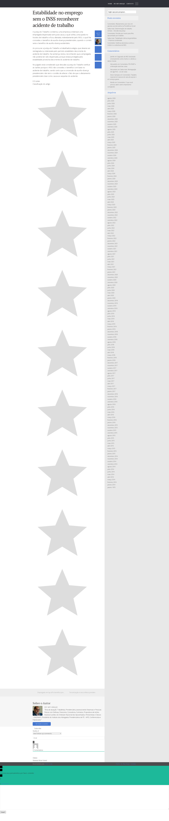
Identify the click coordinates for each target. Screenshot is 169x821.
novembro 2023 (112, 184)
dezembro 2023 (112, 181)
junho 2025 (111, 134)
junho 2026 (111, 103)
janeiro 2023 (111, 210)
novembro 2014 (112, 459)
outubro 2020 (111, 280)
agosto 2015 (111, 435)
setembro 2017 (112, 371)
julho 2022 (110, 225)
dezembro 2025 (112, 119)
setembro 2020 (112, 282)
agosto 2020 (111, 285)
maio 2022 (110, 230)
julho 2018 (110, 345)
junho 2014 (111, 472)
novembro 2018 (112, 334)
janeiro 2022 (111, 241)
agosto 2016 (111, 404)
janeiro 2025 (111, 147)
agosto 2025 (111, 129)
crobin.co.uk (48, 764)
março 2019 (111, 324)
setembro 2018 (112, 339)
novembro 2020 (112, 277)
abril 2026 (110, 109)
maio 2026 (110, 106)
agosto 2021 (111, 254)
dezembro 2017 (112, 363)
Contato (129, 4)
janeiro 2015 (111, 454)
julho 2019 (110, 313)
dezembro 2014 (112, 456)
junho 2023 (111, 197)
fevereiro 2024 (111, 176)
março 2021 (111, 267)
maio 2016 (110, 412)
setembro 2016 (112, 402)
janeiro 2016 (111, 422)
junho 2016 (111, 409)
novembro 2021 (112, 246)
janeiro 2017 (111, 391)
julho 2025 (110, 132)
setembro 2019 (112, 308)
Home (110, 4)
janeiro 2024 (111, 179)
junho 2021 (111, 259)
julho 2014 (110, 469)
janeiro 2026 (111, 116)
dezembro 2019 (112, 300)
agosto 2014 (111, 467)
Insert (3, 812)
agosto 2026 (111, 98)
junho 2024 (111, 166)
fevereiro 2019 (111, 326)
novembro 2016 (112, 396)
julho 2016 (110, 407)
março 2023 (111, 205)
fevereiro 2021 (111, 269)
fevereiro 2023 (111, 207)
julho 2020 (110, 288)
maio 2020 (110, 293)
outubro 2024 (111, 155)
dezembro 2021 (112, 243)
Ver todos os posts (42, 724)
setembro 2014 (112, 464)
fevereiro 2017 (111, 389)
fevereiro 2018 (111, 358)
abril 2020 (110, 295)
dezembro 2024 (112, 150)
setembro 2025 (112, 127)
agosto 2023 (111, 192)
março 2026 (111, 111)
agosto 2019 (111, 311)
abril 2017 (110, 384)
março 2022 (111, 236)
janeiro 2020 (111, 298)
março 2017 (111, 386)
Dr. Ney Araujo (119, 4)
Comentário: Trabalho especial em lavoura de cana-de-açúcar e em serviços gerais (122, 77)
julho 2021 (110, 256)
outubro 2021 (111, 249)
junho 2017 (111, 378)
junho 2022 (111, 228)
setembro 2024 (112, 158)
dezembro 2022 (112, 212)
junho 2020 (111, 290)
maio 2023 (110, 199)
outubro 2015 (111, 430)
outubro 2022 (111, 217)
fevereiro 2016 (111, 420)
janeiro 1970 (111, 487)
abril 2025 (110, 140)
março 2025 (111, 142)
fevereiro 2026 (111, 114)
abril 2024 (110, 171)
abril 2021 (110, 264)
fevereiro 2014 (111, 482)
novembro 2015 (112, 428)
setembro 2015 (112, 433)
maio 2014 (110, 474)
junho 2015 (111, 441)
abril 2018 (110, 352)
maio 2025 (110, 137)
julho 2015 (110, 438)
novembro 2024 (112, 153)
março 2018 (111, 355)
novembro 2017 (112, 365)
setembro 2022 (112, 220)
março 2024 (111, 173)
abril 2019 (110, 321)
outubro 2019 (111, 306)
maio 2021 (110, 262)
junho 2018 (111, 347)
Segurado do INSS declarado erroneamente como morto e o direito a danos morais (121, 59)
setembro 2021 (112, 251)
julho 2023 (110, 194)
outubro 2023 (111, 186)
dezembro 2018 (112, 332)
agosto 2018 (111, 342)
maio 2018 (110, 350)
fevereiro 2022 (111, 238)
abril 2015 (110, 446)
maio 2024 (110, 168)
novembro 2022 (112, 215)
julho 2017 (110, 376)
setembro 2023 (112, 189)
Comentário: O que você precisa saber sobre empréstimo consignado (120, 84)
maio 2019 (110, 319)
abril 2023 (110, 202)
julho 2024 (110, 163)
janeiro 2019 (111, 329)
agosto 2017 (111, 373)
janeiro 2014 (111, 485)
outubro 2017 (111, 368)
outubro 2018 (111, 337)
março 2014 (111, 479)
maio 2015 (110, 443)
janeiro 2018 (111, 360)
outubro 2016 (111, 399)
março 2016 (111, 417)
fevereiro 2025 (111, 145)
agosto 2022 (111, 223)
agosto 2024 (111, 160)
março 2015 (111, 448)
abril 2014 (110, 477)
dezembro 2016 (112, 394)
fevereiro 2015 (111, 451)
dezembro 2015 (112, 425)
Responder (5, 784)
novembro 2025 (112, 122)
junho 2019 (111, 316)
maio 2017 (110, 381)
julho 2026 (110, 101)
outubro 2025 (111, 124)
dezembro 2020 (112, 275)
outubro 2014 (111, 461)
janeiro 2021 (111, 272)
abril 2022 (110, 233)
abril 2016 (110, 415)
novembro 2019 (112, 303)
